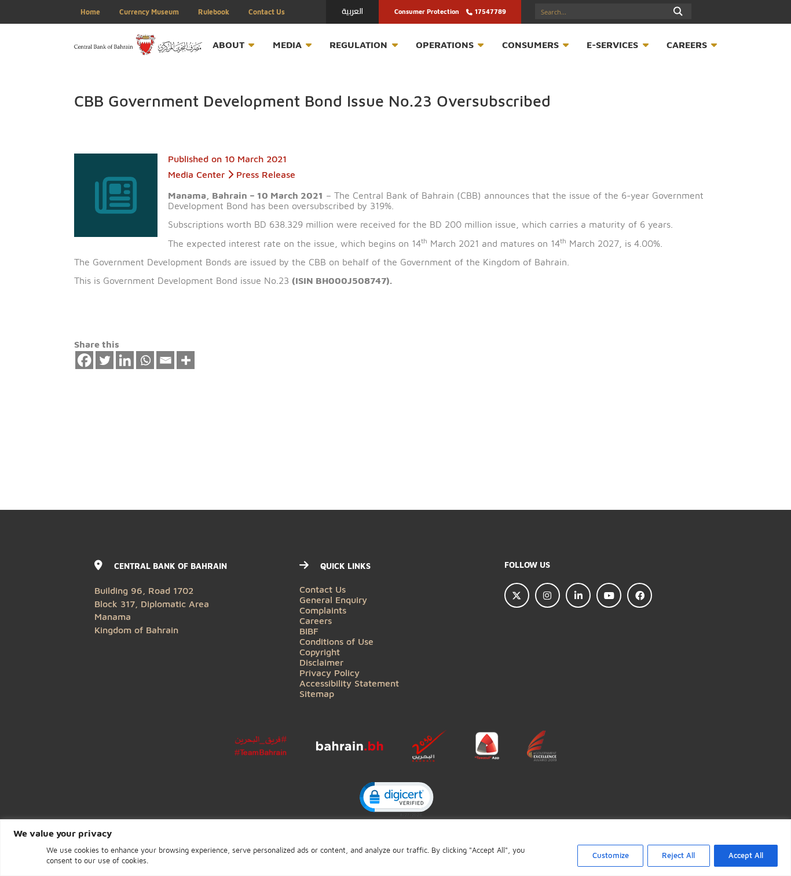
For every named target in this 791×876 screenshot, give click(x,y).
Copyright (319, 651)
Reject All (678, 855)
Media (287, 44)
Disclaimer (321, 661)
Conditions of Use (336, 641)
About (228, 44)
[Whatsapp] (145, 360)
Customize (610, 855)
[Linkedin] (125, 360)
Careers (687, 44)
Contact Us (266, 12)
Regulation (358, 44)
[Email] (165, 360)
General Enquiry (333, 599)
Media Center (196, 174)
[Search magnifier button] (678, 11)
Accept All (745, 855)
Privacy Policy (329, 672)
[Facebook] (84, 360)
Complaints (322, 609)
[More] (186, 360)
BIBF (308, 630)
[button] (396, 798)
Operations (445, 44)
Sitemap (316, 693)
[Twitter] (105, 360)
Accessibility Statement (349, 682)
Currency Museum (149, 12)
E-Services (612, 44)
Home (90, 12)
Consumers (530, 44)
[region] (395, 847)
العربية (352, 11)
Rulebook (213, 12)
